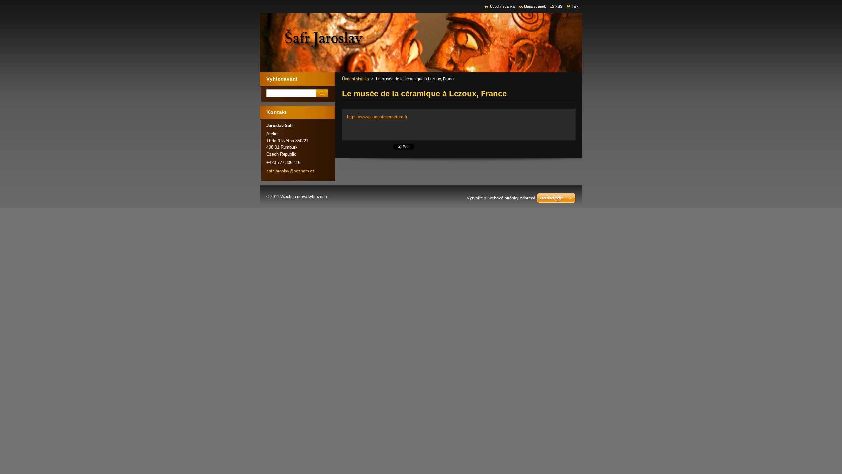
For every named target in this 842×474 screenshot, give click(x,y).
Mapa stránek (535, 6)
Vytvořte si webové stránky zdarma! (501, 198)
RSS (558, 6)
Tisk (575, 6)
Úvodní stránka (355, 79)
